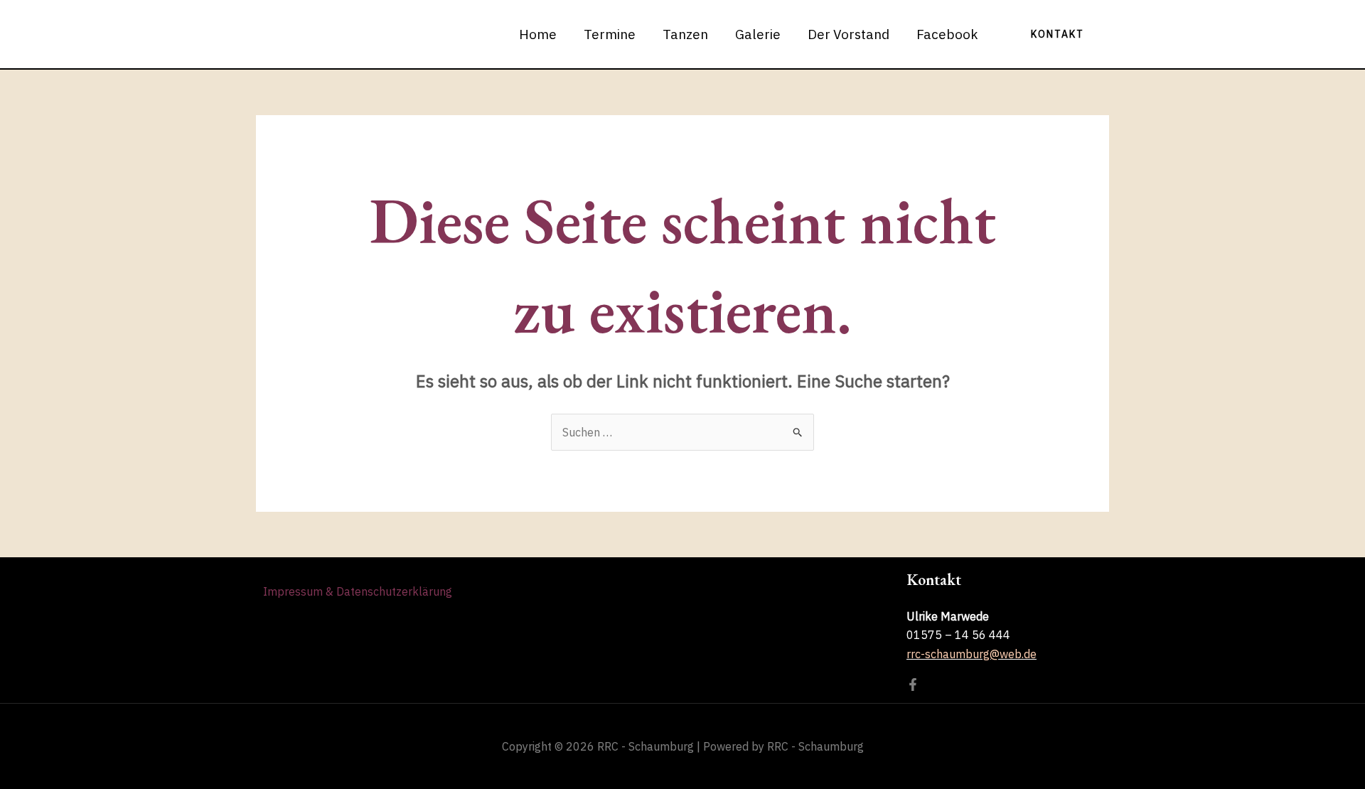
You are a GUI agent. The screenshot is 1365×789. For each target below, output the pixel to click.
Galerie (758, 34)
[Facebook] (912, 684)
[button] (1057, 34)
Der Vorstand (848, 34)
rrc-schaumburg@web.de (971, 654)
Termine (610, 34)
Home (538, 34)
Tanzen (685, 34)
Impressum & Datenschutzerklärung (357, 591)
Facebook (947, 34)
